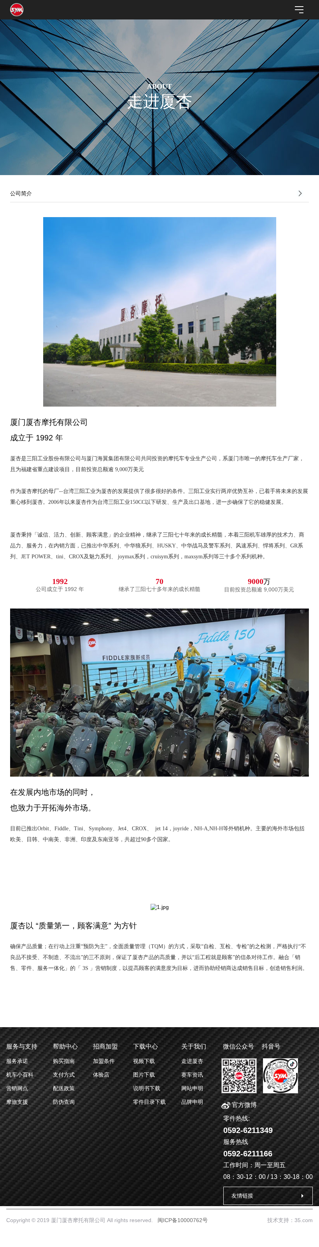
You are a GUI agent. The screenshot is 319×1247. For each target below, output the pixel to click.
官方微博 (243, 1104)
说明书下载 (146, 1088)
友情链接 (242, 1196)
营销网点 (17, 1088)
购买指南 (64, 1061)
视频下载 (144, 1061)
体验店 (101, 1075)
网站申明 (192, 1088)
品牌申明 (192, 1102)
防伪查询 (64, 1102)
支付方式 (64, 1075)
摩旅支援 (17, 1102)
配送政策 (64, 1088)
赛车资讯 (192, 1075)
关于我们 (193, 1046)
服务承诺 (17, 1061)
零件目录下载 (149, 1102)
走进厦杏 (192, 1061)
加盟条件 (104, 1061)
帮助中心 (65, 1046)
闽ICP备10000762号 (183, 1220)
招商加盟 (105, 1046)
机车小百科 (19, 1075)
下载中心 (145, 1046)
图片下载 (144, 1075)
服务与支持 (21, 1046)
